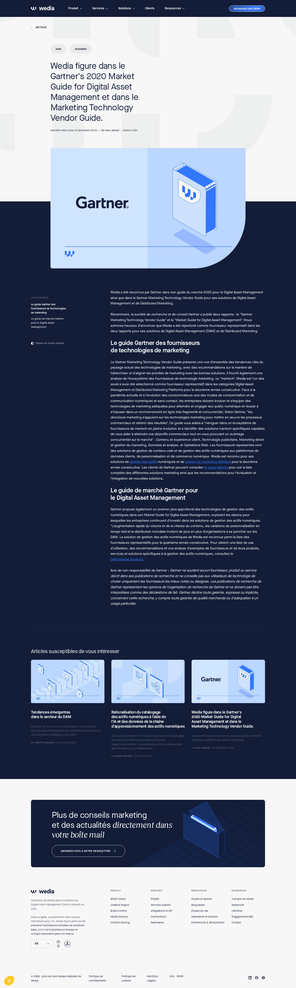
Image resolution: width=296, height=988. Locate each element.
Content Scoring (120, 922)
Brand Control (119, 911)
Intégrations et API (161, 911)
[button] (75, 8)
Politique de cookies (129, 978)
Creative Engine (120, 905)
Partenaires (157, 922)
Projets (155, 899)
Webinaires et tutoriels (204, 916)
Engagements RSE (242, 916)
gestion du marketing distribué (208, 461)
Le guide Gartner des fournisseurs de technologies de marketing (48, 308)
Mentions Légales (152, 978)
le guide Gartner (216, 467)
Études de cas (199, 911)
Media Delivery (119, 916)
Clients (149, 8)
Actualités (81, 49)
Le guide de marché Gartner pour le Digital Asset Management (47, 322)
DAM (58, 49)
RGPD (180, 976)
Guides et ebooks (201, 899)
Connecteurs (158, 916)
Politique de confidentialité (97, 978)
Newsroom (238, 905)
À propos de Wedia (243, 899)
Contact (236, 922)
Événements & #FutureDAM (207, 922)
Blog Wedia (198, 905)
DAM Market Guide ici (127, 559)
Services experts (161, 905)
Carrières (237, 911)
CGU (171, 976)
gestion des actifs (143, 461)
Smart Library (118, 899)
